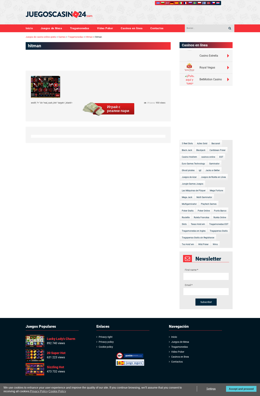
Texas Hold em (198, 224)
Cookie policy (106, 346)
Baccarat (216, 143)
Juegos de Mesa (51, 28)
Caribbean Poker (218, 150)
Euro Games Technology (193, 163)
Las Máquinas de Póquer (194, 190)
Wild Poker (203, 244)
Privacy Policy (39, 391)
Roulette (186, 217)
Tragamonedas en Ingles (194, 231)
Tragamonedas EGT (218, 224)
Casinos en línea (131, 28)
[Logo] (59, 14)
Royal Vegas (207, 67)
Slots (184, 224)
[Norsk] (208, 3)
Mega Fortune (216, 190)
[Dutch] (217, 3)
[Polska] (199, 3)
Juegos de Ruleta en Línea (213, 177)
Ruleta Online (219, 217)
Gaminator (214, 163)
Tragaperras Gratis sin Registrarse (198, 237)
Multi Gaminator (204, 197)
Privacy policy (106, 341)
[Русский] (190, 3)
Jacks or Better (213, 170)
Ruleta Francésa (201, 217)
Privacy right (105, 336)
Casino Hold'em (189, 157)
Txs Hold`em (188, 244)
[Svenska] (195, 3)
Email (188, 285)
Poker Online (204, 211)
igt (200, 170)
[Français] (185, 3)
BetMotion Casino (211, 79)
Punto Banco (220, 211)
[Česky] (213, 3)
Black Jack (187, 150)
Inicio (29, 28)
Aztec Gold (202, 143)
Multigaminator (189, 204)
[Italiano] (181, 3)
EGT (221, 157)
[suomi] (204, 3)
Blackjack (200, 150)
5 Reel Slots (187, 143)
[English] (167, 3)
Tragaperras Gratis (219, 231)
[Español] (176, 3)
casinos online (208, 157)
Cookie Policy (57, 391)
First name (191, 269)
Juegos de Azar (189, 177)
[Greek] (158, 3)
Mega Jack (187, 197)
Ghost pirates (188, 170)
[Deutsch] (172, 3)
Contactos (157, 28)
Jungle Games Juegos (192, 184)
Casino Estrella (209, 55)
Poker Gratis (187, 211)
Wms (215, 244)
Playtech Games (208, 204)
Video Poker (105, 28)
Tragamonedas (79, 28)
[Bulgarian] (162, 3)
